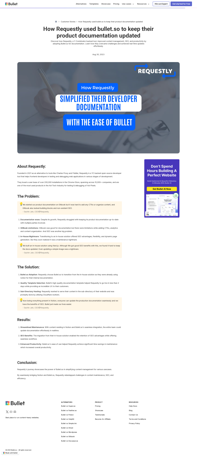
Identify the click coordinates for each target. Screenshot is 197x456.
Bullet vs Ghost (67, 428)
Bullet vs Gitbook (68, 436)
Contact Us (133, 415)
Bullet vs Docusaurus (69, 441)
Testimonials (100, 415)
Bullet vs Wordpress (69, 432)
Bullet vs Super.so (68, 406)
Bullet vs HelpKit (67, 419)
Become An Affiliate (103, 419)
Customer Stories (68, 22)
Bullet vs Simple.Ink (69, 423)
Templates (94, 4)
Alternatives (81, 4)
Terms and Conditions (137, 419)
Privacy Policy (134, 423)
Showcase (106, 4)
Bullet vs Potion (67, 415)
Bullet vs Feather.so (69, 410)
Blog (130, 410)
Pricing (116, 4)
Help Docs (133, 406)
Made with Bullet (11, 453)
